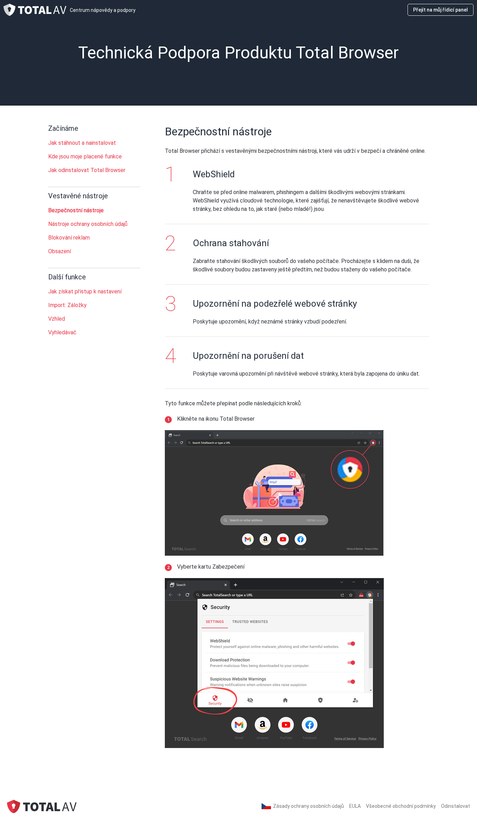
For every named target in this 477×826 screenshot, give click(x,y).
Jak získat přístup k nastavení (85, 291)
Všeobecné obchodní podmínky (401, 806)
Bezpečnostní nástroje (76, 210)
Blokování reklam (69, 237)
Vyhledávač (62, 332)
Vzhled (56, 318)
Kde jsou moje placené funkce (85, 156)
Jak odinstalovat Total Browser (86, 170)
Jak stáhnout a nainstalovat (82, 143)
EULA (355, 806)
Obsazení (59, 251)
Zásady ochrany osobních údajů (308, 806)
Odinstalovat (455, 806)
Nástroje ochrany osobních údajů (87, 224)
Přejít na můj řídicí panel (440, 10)
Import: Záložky (67, 305)
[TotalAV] (42, 806)
